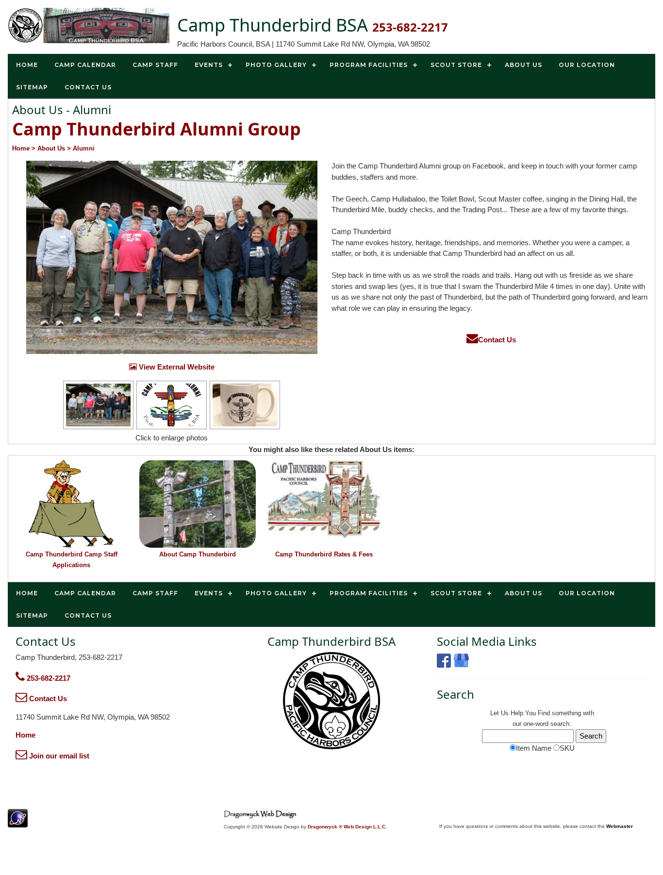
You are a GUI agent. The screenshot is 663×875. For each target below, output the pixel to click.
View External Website (176, 367)
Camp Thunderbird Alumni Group (156, 129)
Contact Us (497, 340)
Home (25, 735)
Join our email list (58, 756)
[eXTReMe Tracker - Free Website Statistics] (18, 822)
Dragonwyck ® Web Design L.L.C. (347, 826)
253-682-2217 (47, 678)
